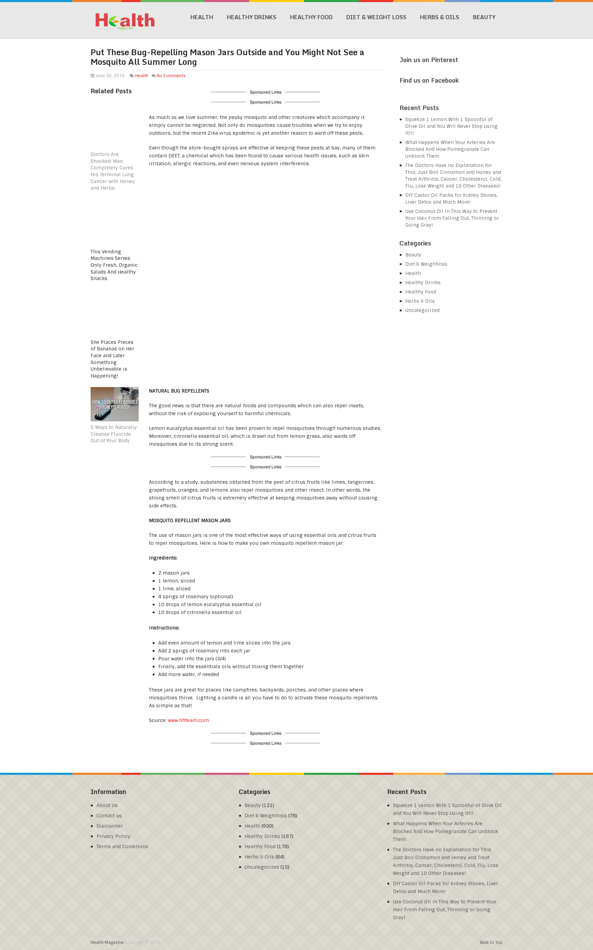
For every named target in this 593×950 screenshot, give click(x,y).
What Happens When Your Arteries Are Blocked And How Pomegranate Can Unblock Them (450, 149)
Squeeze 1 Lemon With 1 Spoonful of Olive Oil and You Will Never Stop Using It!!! (451, 126)
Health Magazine (107, 942)
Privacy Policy (113, 836)
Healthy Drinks (251, 17)
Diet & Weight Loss (376, 17)
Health (201, 17)
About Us (107, 805)
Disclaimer (109, 826)
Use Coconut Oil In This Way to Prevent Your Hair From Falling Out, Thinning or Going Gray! (452, 218)
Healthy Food (311, 17)
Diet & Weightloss (426, 264)
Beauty (484, 17)
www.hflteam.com (188, 720)
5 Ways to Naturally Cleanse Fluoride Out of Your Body (114, 434)
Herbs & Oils (439, 17)
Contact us (109, 816)
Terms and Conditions (122, 846)
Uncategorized (422, 310)
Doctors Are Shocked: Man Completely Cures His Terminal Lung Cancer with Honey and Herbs (113, 171)
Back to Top (491, 942)
